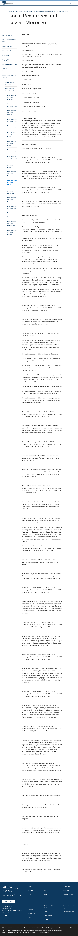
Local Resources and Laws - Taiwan (12, 215)
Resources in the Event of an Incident (59, 11)
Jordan (45, 894)
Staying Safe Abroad (8, 60)
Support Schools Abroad (69, 911)
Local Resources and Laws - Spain (12, 207)
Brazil (29, 894)
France (30, 905)
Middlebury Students (68, 894)
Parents (65, 898)
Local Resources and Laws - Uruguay (12, 232)
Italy (29, 917)
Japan (45, 890)
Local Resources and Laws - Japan (12, 157)
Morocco (46, 898)
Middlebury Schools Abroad (15, 11)
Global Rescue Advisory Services (9, 70)
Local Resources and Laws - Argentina (12, 97)
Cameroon (31, 898)
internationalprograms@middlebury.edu (12, 910)
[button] (65, 3)
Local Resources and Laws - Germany (12, 143)
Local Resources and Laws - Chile (12, 120)
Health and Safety (28, 11)
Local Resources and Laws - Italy (12, 151)
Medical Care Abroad (8, 51)
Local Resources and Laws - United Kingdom (12, 223)
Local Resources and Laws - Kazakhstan (12, 174)
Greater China (31, 913)
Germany (30, 909)
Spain (45, 911)
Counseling (5, 55)
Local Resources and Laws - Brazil (12, 105)
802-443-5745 (5, 912)
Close (72, 927)
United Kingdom (48, 915)
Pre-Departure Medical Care (9, 40)
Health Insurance (7, 46)
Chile (29, 902)
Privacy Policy (44, 932)
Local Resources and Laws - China (12, 127)
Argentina (30, 890)
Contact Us (66, 890)
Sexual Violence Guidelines (9, 83)
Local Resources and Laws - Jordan (12, 165)
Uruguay (46, 919)
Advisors (65, 902)
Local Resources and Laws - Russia (12, 200)
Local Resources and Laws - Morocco (12, 182)
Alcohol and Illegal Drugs (9, 64)
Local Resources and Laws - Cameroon (12, 113)
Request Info (8, 901)
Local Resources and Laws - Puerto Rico (12, 191)
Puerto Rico (47, 902)
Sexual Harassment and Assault (41, 11)
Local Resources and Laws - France (12, 134)
